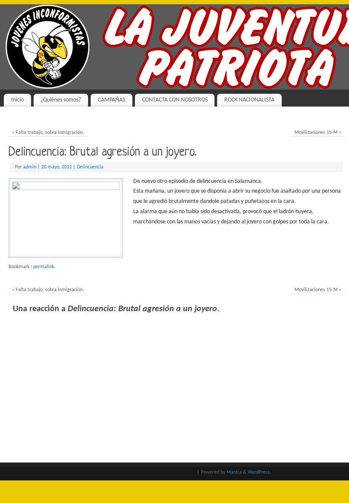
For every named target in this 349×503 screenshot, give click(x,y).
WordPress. (259, 472)
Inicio (17, 100)
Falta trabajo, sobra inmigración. (48, 132)
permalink (43, 266)
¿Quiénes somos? (60, 100)
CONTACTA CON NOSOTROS (175, 100)
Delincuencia (90, 167)
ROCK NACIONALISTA (249, 100)
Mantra (234, 472)
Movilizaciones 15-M (318, 132)
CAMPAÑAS (111, 100)
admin (29, 167)
